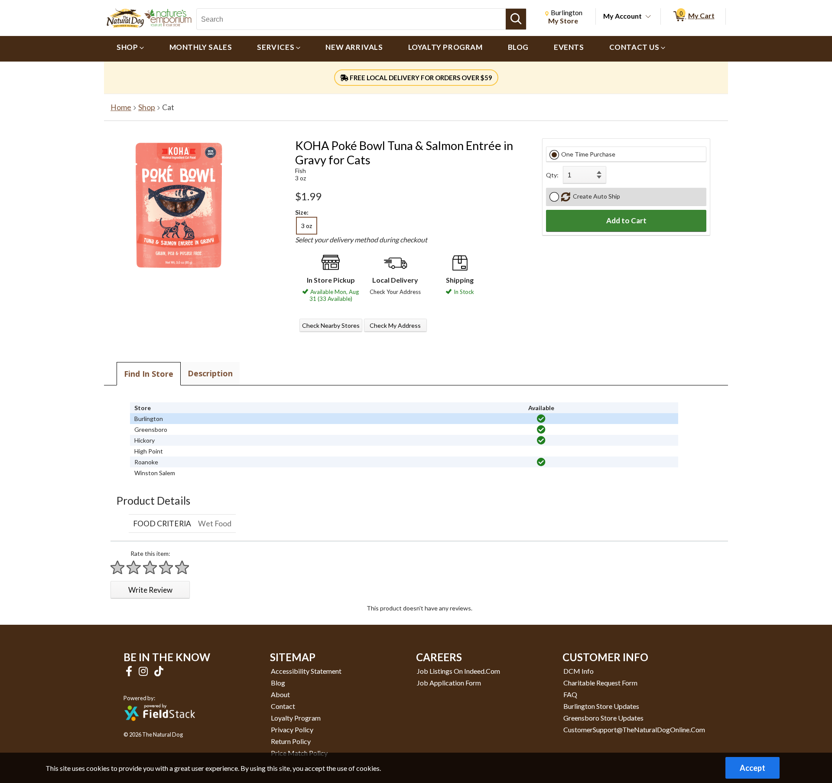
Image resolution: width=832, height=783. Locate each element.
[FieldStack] (160, 727)
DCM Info (578, 671)
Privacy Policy (292, 729)
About (280, 694)
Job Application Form (449, 683)
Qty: (552, 175)
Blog (278, 683)
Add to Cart (626, 220)
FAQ (570, 694)
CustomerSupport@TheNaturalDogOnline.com (634, 729)
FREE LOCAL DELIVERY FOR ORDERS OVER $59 (420, 78)
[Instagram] (144, 670)
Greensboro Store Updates (603, 718)
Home (120, 107)
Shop (146, 107)
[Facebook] (130, 670)
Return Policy (291, 741)
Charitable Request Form (600, 683)
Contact (283, 706)
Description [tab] (210, 373)
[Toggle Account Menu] (648, 17)
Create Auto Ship (595, 196)
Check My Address (395, 325)
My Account (622, 16)
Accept (752, 768)
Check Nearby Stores (331, 325)
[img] (541, 418)
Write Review (150, 589)
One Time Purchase (588, 154)
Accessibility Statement (306, 671)
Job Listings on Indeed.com (458, 671)
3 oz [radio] (306, 225)
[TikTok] (159, 670)
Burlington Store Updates (601, 706)
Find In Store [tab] (148, 374)
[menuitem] (130, 49)
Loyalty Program (296, 718)
